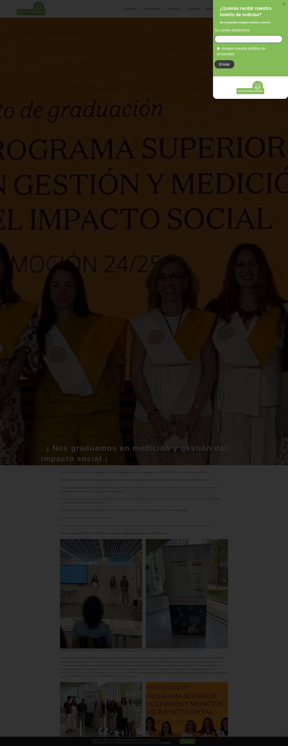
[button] (284, 4)
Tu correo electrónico (232, 30)
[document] (144, 373)
